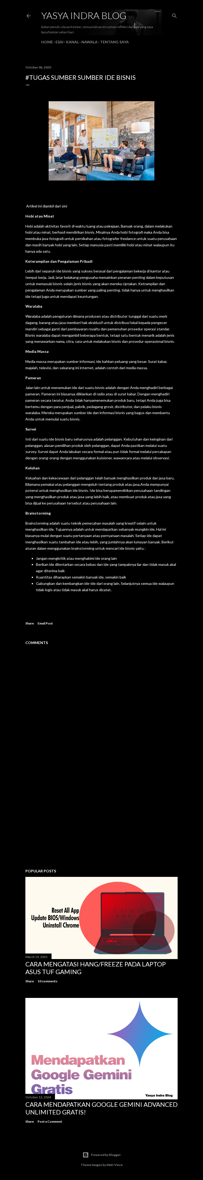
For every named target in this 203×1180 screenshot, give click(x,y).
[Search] (174, 15)
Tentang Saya (114, 42)
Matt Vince (115, 1165)
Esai (59, 42)
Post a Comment (50, 1121)
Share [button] (29, 623)
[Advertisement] (101, 818)
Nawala (89, 42)
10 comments (47, 981)
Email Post (45, 623)
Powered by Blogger (106, 1155)
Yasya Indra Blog (84, 15)
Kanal (72, 42)
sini (64, 206)
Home (47, 42)
